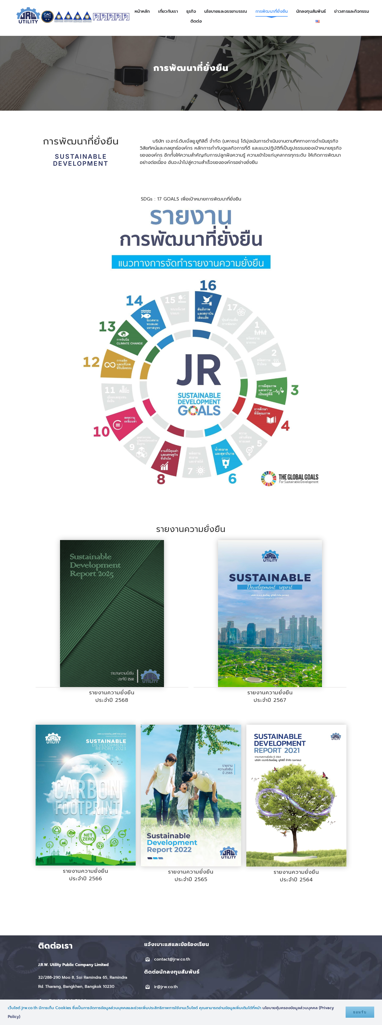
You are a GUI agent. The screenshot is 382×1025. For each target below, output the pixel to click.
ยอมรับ (360, 1012)
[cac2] (47, 12)
